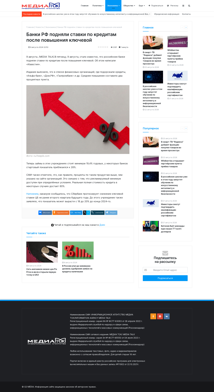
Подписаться (157, 6)
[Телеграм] (160, 316)
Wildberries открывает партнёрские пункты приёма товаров (175, 56)
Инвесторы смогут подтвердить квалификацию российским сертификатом (177, 89)
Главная (84, 6)
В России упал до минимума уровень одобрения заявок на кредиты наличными (77, 269)
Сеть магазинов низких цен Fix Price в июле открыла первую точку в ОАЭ (41, 272)
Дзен (102, 224)
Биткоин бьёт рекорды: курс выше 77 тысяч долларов (173, 229)
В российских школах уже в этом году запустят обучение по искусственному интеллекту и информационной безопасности (174, 185)
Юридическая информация (166, 14)
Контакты (186, 14)
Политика (97, 6)
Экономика (112, 6)
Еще (141, 6)
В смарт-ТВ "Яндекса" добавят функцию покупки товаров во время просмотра (152, 58)
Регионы (174, 6)
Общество (128, 6)
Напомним (32, 193)
